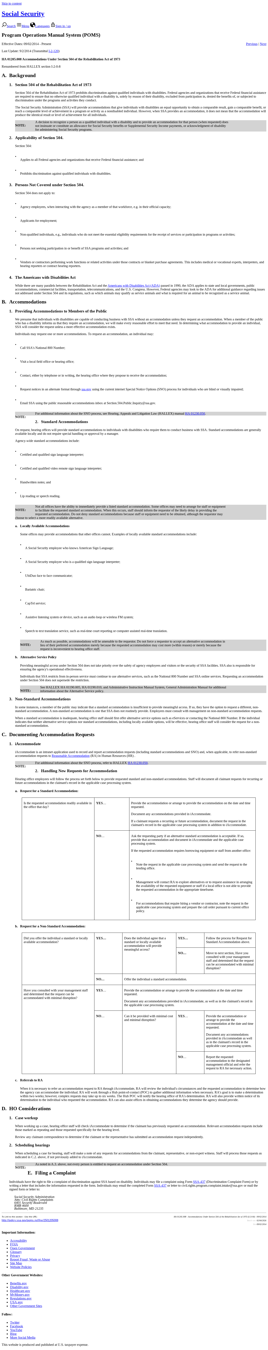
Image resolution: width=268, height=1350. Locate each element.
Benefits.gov (18, 1283)
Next (263, 44)
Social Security (23, 13)
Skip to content (12, 3)
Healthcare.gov (20, 1291)
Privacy (15, 1255)
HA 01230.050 (195, 413)
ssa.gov (86, 389)
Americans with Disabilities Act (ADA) (134, 285)
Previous (252, 44)
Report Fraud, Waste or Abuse (30, 1259)
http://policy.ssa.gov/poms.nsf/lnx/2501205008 (30, 1220)
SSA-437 (199, 1182)
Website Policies (21, 1267)
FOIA (14, 1244)
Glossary (16, 1252)
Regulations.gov (21, 1298)
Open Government (22, 1248)
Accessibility (18, 1240)
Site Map (16, 1263)
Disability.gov (19, 1287)
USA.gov (16, 1302)
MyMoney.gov (20, 1294)
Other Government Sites (26, 1306)
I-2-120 (53, 51)
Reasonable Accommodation (71, 756)
